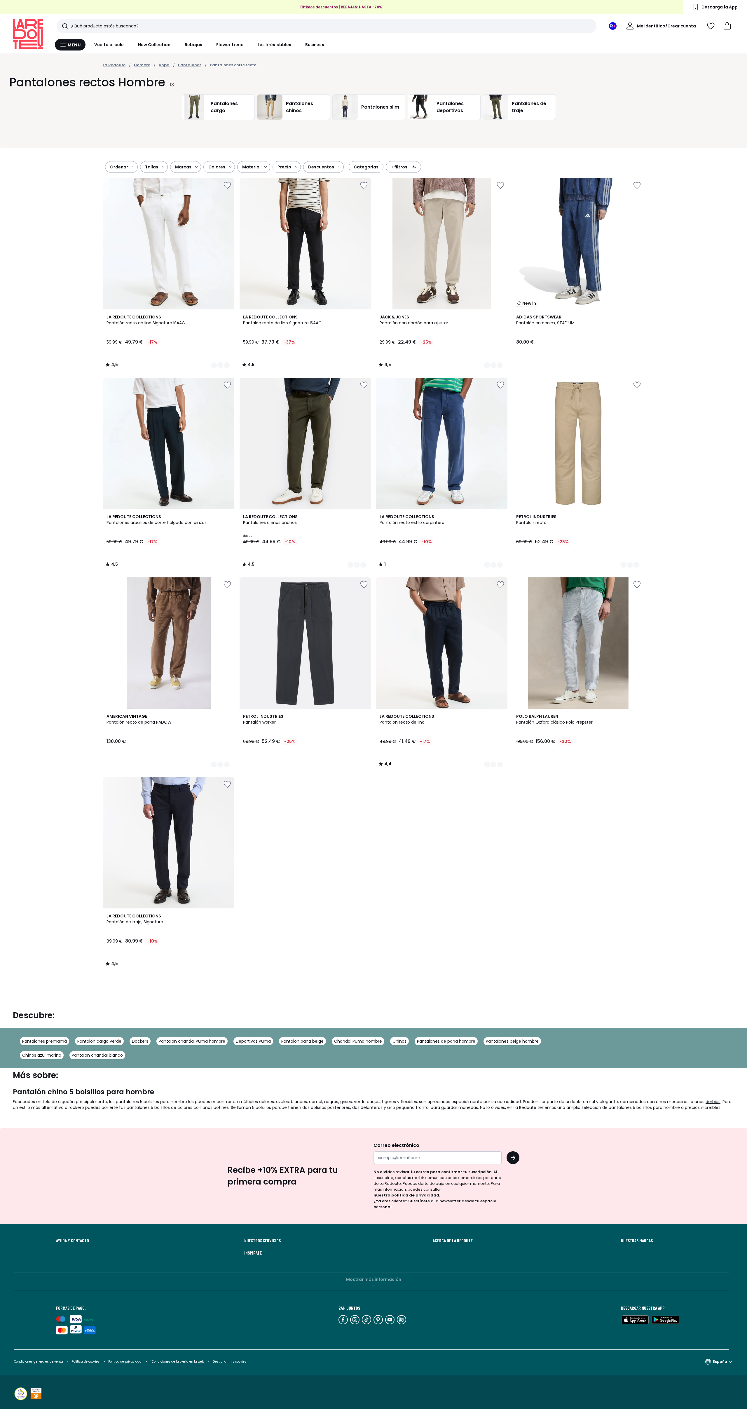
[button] (727, 26)
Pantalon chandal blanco (97, 1055)
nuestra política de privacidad (406, 1195)
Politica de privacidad (125, 1361)
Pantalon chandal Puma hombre (192, 1041)
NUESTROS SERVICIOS (262, 1240)
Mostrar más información (373, 1279)
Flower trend (230, 45)
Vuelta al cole (109, 45)
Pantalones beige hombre (512, 1041)
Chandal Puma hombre (358, 1041)
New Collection (154, 45)
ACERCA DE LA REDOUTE (453, 1240)
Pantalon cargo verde (99, 1041)
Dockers (140, 1041)
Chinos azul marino (41, 1055)
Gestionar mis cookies (229, 1361)
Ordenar (119, 167)
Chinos (399, 1041)
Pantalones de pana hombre (446, 1041)
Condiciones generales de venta (39, 1361)
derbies (713, 1102)
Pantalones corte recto (233, 65)
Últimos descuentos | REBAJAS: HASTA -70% (341, 6)
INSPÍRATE (253, 1252)
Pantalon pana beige (302, 1041)
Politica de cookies (86, 1361)
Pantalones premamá (44, 1041)
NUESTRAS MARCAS (637, 1240)
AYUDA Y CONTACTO (72, 1240)
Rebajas (194, 45)
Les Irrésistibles (274, 45)
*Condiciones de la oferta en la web (177, 1361)
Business (314, 45)
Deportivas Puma (253, 1041)
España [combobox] (720, 1361)
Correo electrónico (396, 1145)
